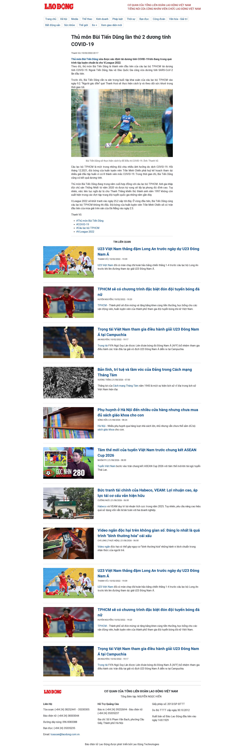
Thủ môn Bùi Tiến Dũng (84, 59)
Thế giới (83, 25)
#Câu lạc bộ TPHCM (87, 227)
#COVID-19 (82, 224)
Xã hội (63, 19)
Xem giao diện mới (111, 25)
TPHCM (102, 305)
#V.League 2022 (85, 231)
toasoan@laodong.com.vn (65, 734)
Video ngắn (104, 546)
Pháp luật (117, 19)
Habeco (102, 506)
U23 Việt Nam (105, 265)
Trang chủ (50, 19)
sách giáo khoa (106, 429)
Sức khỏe (69, 25)
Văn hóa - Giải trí (178, 19)
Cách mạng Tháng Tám (125, 385)
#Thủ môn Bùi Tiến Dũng (89, 220)
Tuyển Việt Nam (107, 466)
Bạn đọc (144, 19)
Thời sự (131, 19)
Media (74, 19)
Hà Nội (101, 425)
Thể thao (87, 19)
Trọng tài (103, 345)
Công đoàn (159, 19)
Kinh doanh (102, 19)
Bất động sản (52, 25)
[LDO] (68, 262)
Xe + (94, 25)
